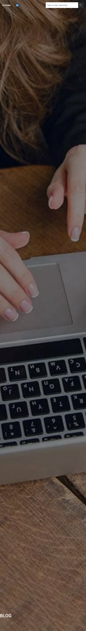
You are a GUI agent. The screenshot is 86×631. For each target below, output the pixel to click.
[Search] (81, 5)
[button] (17, 5)
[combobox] (62, 5)
